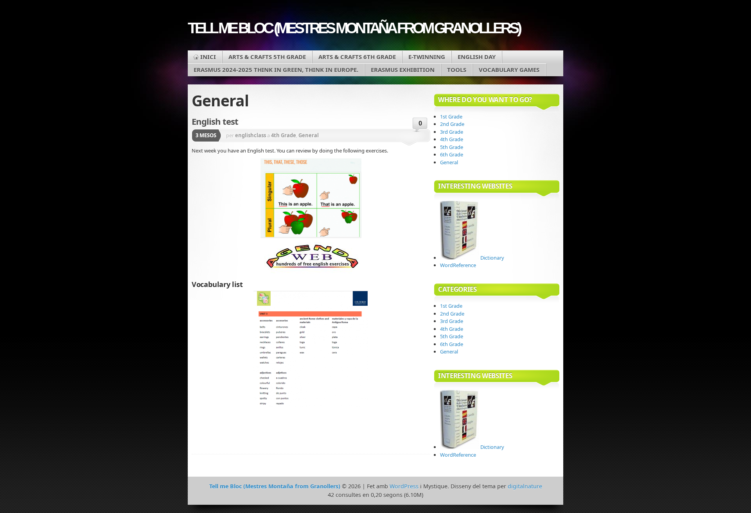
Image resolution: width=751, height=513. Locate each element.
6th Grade (451, 154)
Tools (456, 70)
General (308, 135)
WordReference (458, 265)
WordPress (404, 486)
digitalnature (525, 486)
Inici (208, 57)
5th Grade (451, 147)
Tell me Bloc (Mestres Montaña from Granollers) (354, 28)
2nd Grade (452, 123)
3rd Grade (451, 131)
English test (215, 121)
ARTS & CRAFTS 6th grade (357, 57)
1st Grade (451, 116)
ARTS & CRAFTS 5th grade (267, 57)
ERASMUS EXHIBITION (403, 70)
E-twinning (426, 57)
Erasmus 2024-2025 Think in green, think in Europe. (276, 70)
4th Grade (283, 135)
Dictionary (491, 257)
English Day (477, 57)
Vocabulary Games (509, 70)
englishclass (250, 135)
